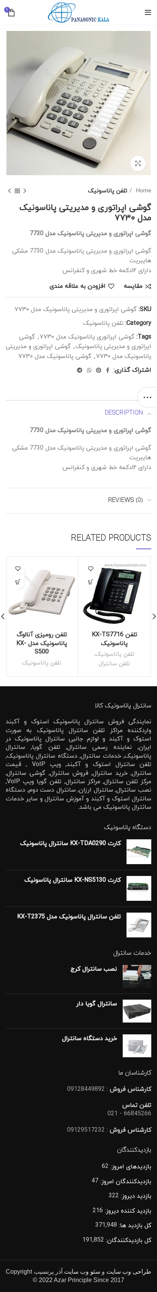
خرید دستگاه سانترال (89, 1038)
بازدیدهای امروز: (130, 1167)
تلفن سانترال (114, 664)
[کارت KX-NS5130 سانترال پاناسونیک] (139, 888)
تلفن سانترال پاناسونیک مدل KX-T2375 (69, 917)
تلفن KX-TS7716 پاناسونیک (114, 639)
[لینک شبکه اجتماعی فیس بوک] (108, 370)
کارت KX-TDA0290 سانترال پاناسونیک (70, 843)
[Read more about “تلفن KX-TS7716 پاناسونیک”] (90, 582)
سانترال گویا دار (96, 1004)
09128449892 (86, 1089)
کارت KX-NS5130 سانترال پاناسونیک (72, 880)
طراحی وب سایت (128, 1271)
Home (142, 191)
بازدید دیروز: (135, 1196)
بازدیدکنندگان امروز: (124, 1181)
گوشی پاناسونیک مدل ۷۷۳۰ (54, 356)
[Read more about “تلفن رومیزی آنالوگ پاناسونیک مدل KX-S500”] (18, 582)
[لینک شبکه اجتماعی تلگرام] (80, 370)
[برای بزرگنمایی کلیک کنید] (138, 163)
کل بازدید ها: (134, 1225)
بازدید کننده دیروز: (127, 1211)
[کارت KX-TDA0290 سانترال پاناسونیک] (139, 851)
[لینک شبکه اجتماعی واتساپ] (89, 370)
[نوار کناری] (147, 397)
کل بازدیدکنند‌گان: (127, 1240)
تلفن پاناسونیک (107, 191)
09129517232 (86, 1130)
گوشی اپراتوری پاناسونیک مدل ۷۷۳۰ (87, 337)
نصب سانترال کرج (93, 969)
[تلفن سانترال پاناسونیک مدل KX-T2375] (139, 925)
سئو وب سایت (82, 1271)
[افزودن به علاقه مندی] (90, 569)
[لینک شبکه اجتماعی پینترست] (99, 370)
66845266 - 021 (129, 1114)
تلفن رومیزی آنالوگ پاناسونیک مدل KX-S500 (41, 643)
